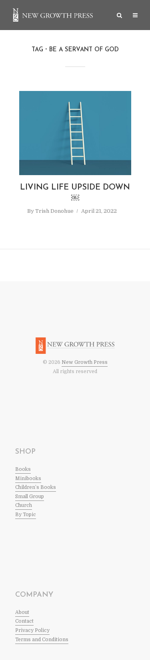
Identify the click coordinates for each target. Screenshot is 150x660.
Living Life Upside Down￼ (75, 193)
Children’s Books (35, 487)
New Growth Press (85, 362)
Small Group (29, 496)
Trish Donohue (54, 211)
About (22, 612)
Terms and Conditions (41, 639)
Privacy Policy (32, 630)
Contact (24, 621)
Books (23, 469)
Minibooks (28, 478)
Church (23, 505)
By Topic (25, 514)
